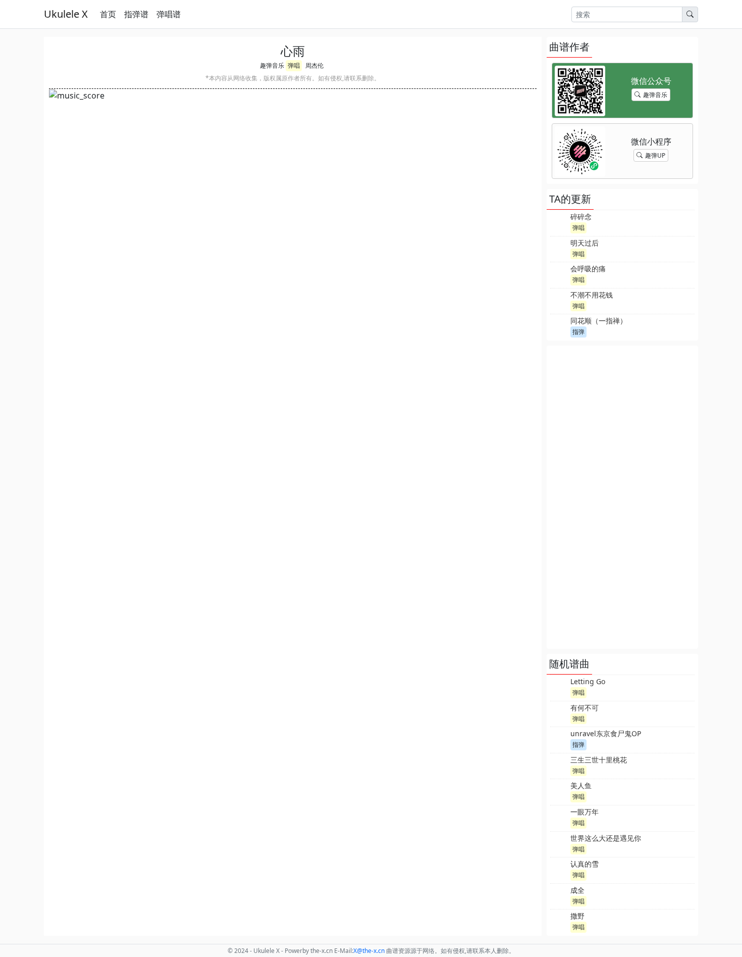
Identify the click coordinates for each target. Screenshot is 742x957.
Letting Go (587, 681)
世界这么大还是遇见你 (605, 838)
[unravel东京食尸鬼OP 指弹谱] (559, 739)
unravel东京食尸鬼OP (605, 733)
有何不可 (584, 707)
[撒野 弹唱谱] (559, 921)
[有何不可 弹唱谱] (559, 713)
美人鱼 (581, 785)
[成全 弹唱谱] (559, 895)
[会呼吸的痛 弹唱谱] (559, 274)
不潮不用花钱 (591, 295)
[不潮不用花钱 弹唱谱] (559, 300)
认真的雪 (584, 864)
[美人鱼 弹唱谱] (559, 791)
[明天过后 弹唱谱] (559, 248)
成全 (577, 890)
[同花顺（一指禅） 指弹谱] (559, 326)
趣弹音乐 (272, 65)
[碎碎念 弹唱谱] (559, 222)
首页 (108, 14)
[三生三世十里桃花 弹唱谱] (559, 765)
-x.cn (369, 950)
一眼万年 (584, 812)
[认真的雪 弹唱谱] (559, 869)
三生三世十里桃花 (598, 759)
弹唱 (294, 65)
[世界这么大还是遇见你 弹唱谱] (559, 843)
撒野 (577, 916)
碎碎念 (581, 216)
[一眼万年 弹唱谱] (559, 817)
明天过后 (584, 243)
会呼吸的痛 (588, 268)
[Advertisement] (622, 497)
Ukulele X (66, 14)
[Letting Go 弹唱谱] (559, 687)
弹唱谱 (168, 14)
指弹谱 (136, 14)
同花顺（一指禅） (598, 320)
